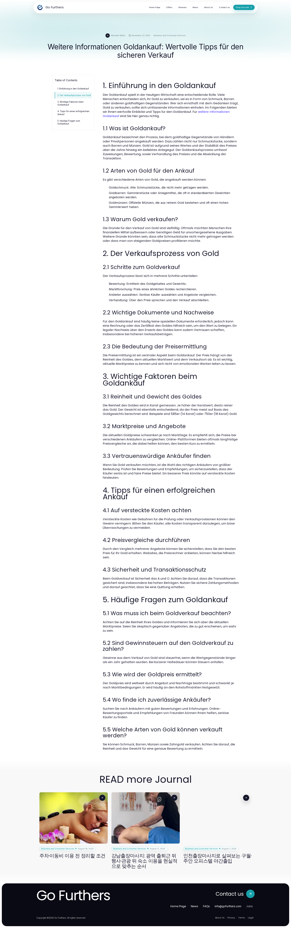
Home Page (178, 906)
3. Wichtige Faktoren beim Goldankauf (70, 103)
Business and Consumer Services (170, 35)
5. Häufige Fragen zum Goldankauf (68, 122)
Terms (241, 917)
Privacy (231, 917)
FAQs (206, 906)
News (194, 906)
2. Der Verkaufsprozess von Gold (74, 95)
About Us (219, 917)
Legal (250, 917)
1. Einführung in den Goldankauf (73, 88)
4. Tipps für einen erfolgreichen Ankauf (73, 112)
